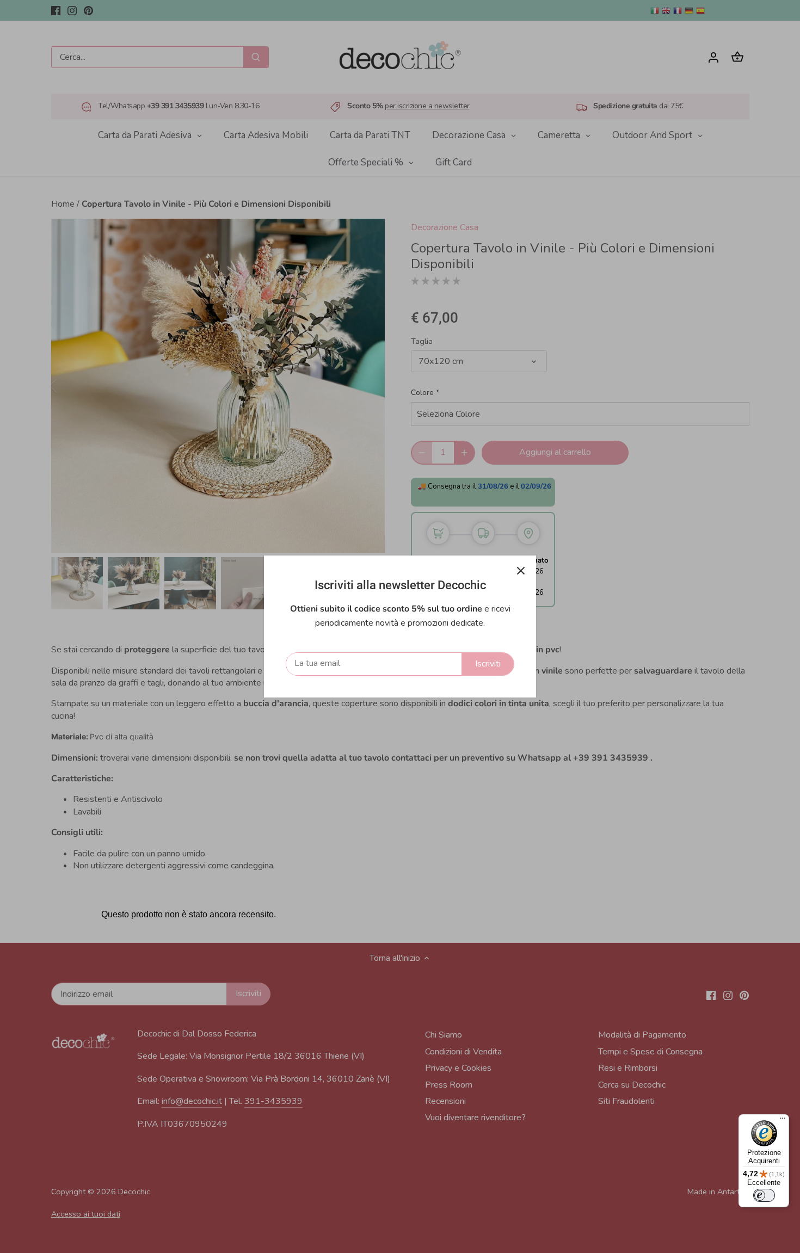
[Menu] (782, 1120)
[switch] (764, 1195)
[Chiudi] (521, 571)
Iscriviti (488, 664)
